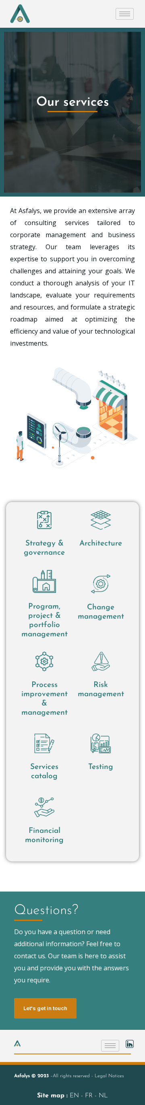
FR (90, 1096)
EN (75, 1096)
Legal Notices (109, 1076)
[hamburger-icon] (125, 14)
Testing (100, 767)
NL (103, 1096)
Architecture (100, 543)
